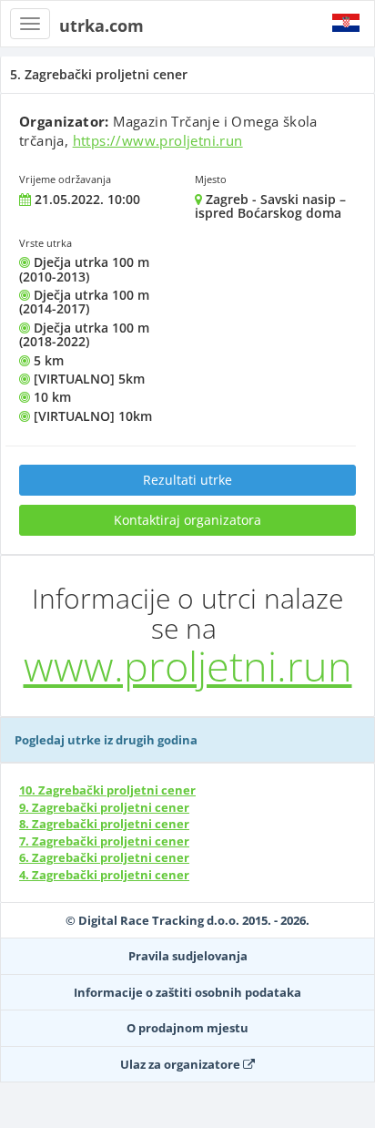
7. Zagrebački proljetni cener (104, 841)
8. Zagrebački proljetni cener (104, 823)
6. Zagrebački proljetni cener (104, 857)
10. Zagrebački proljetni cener (107, 790)
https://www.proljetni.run (158, 140)
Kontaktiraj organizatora (187, 519)
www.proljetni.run (188, 665)
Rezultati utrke (187, 479)
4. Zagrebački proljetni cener (104, 875)
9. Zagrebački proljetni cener (104, 807)
